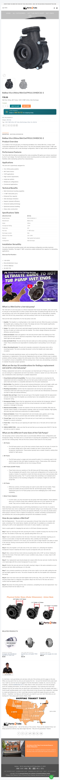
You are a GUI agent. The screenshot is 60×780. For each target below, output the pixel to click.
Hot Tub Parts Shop (36, 13)
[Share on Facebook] (6, 125)
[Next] (54, 49)
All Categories (19, 13)
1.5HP (6, 122)
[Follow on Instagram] (22, 733)
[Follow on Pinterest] (33, 733)
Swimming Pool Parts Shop (35, 771)
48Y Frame (16, 122)
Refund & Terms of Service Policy (22, 775)
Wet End (35, 122)
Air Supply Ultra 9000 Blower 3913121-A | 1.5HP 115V (9, 654)
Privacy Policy (9, 775)
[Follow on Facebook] (19, 733)
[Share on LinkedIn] (17, 125)
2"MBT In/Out (11, 122)
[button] (4, 8)
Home (8, 13)
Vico (32, 122)
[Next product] (30, 16)
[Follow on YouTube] (41, 733)
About (45, 771)
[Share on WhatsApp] (3, 125)
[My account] (54, 7)
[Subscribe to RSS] (37, 733)
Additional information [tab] (16, 134)
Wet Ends (50, 13)
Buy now (26, 106)
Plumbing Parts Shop (21, 771)
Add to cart (15, 106)
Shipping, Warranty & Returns (38, 775)
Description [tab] (5, 134)
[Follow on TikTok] (26, 733)
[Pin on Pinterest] (14, 125)
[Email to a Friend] (11, 125)
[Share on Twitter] (9, 125)
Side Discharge (23, 122)
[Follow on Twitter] (30, 733)
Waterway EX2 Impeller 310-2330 (48, 654)
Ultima (28, 122)
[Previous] (5, 49)
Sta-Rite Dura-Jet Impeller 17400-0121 (29, 654)
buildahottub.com (18, 684)
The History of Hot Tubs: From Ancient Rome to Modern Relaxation (40, 746)
